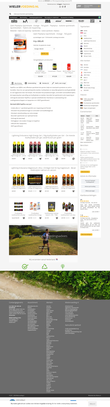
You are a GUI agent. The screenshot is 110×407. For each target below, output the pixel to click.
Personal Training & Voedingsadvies (90, 181)
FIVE (47, 334)
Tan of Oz (49, 379)
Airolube (86, 67)
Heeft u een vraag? (60, 83)
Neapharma (49, 354)
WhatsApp (12, 315)
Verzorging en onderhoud (51, 17)
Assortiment (33, 302)
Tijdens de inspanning (24, 31)
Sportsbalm (49, 375)
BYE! (85, 33)
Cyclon (48, 331)
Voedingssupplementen (35, 17)
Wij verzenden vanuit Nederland (42, 259)
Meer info (43, 248)
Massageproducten (33, 325)
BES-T (85, 80)
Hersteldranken (32, 322)
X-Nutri (48, 391)
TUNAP (48, 382)
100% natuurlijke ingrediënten (89, 99)
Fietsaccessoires (32, 313)
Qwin (47, 370)
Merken (49, 302)
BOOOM (86, 90)
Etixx (85, 36)
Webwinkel (13, 31)
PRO (47, 369)
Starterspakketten (33, 328)
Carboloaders (31, 309)
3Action (86, 65)
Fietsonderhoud (32, 316)
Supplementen (32, 330)
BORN (85, 31)
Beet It (85, 77)
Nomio (48, 355)
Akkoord (92, 404)
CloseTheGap (50, 328)
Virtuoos (48, 387)
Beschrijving (18, 83)
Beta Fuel (86, 82)
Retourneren (68, 318)
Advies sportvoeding (90, 186)
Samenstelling (32, 83)
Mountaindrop (88, 48)
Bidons (30, 307)
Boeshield (49, 321)
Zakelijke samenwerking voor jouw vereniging (73, 332)
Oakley (48, 357)
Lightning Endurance (90, 41)
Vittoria (48, 385)
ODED (48, 358)
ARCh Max (87, 75)
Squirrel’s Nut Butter (52, 376)
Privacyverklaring (70, 316)
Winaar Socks (87, 56)
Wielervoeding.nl (72, 302)
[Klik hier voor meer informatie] (25, 266)
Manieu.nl (98, 395)
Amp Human (87, 72)
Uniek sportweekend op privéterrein (72, 329)
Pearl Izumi (49, 363)
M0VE (48, 349)
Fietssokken (31, 319)
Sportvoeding (23, 17)
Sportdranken (36, 31)
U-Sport (48, 384)
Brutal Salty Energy (89, 88)
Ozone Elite (49, 360)
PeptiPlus (49, 364)
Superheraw (87, 53)
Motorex (48, 348)
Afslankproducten (33, 306)
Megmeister (49, 346)
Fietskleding (31, 315)
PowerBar (49, 367)
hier (14, 309)
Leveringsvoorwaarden (71, 315)
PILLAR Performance (52, 366)
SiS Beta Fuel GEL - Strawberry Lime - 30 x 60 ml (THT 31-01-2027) (89, 219)
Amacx (86, 70)
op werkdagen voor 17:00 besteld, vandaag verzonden (48, 37)
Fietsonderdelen (32, 318)
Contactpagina (69, 313)
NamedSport (50, 352)
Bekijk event (97, 120)
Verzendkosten (69, 321)
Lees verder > (96, 211)
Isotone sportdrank (47, 31)
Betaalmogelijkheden (71, 310)
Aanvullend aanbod (73, 325)
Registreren (66, 4)
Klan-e (48, 337)
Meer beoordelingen (86, 234)
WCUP (48, 388)
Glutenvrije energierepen (91, 105)
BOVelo (48, 325)
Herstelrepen (31, 324)
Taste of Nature (50, 381)
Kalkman (48, 342)
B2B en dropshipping (71, 309)
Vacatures (68, 319)
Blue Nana (87, 85)
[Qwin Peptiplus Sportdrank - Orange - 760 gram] (20, 43)
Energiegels (31, 310)
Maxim (86, 46)
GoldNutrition (88, 38)
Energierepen (31, 312)
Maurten (86, 43)
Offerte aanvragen (90, 191)
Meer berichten (85, 171)
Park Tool (49, 361)
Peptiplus (56, 31)
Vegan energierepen (89, 108)
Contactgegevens (16, 302)
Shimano (48, 373)
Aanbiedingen (13, 17)
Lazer (48, 339)
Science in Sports (89, 51)
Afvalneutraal (69, 306)
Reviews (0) (45, 83)
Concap (48, 330)
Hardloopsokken (32, 321)
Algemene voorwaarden (72, 307)
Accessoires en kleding (67, 17)
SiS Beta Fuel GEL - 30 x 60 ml (88, 202)
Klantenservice (51, 4)
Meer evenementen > (86, 142)
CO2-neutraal (69, 312)
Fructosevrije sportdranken (91, 103)
